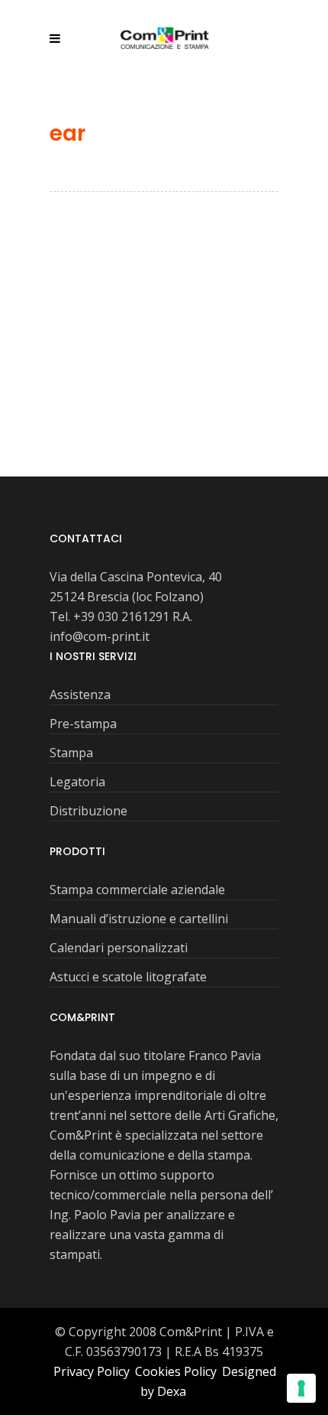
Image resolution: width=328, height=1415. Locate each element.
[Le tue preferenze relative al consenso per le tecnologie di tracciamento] (301, 1388)
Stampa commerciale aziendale (137, 889)
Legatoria (77, 781)
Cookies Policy (177, 1371)
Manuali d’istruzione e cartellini (139, 918)
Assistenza (80, 694)
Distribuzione (88, 810)
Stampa (71, 752)
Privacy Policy (93, 1371)
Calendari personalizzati (119, 947)
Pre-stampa (83, 723)
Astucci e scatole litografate (128, 976)
